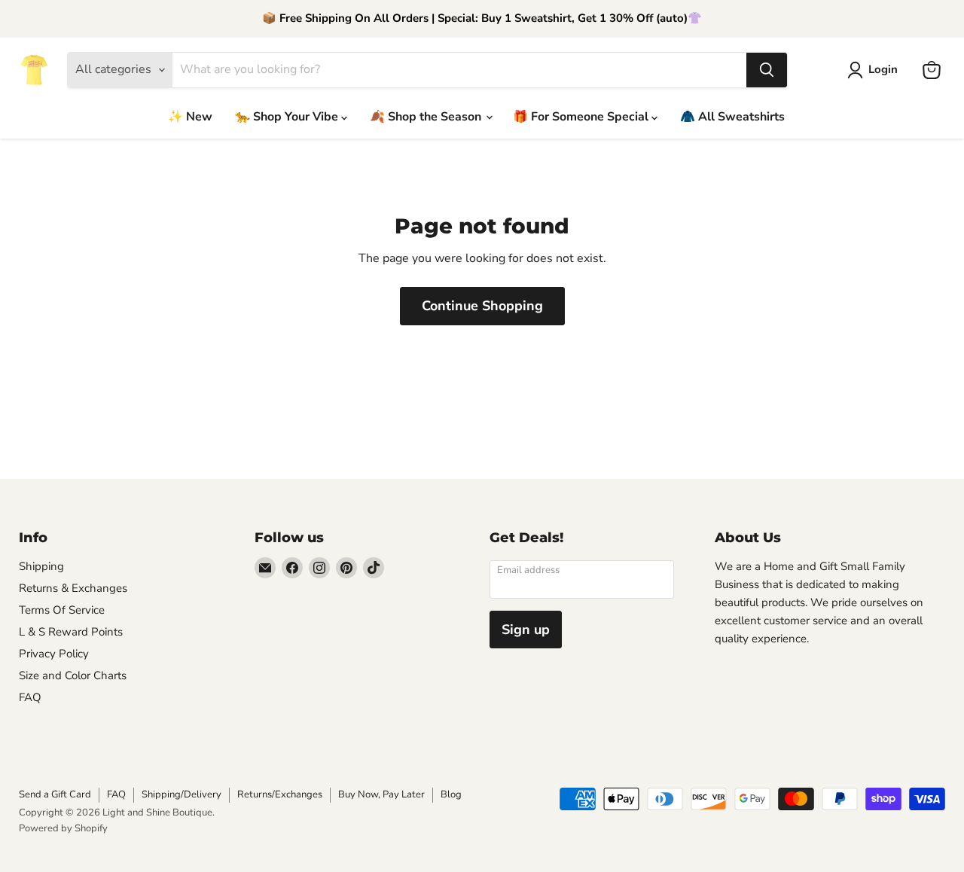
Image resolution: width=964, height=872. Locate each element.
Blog (451, 794)
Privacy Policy (54, 653)
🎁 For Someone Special (582, 116)
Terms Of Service (62, 609)
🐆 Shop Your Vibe (288, 116)
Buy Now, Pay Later (381, 794)
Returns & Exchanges (73, 588)
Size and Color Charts (73, 675)
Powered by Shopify (63, 828)
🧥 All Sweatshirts (732, 116)
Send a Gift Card (55, 794)
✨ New (190, 116)
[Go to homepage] (34, 70)
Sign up (526, 629)
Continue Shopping (482, 306)
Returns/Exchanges (279, 794)
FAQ (30, 697)
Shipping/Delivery (181, 794)
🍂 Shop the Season (427, 116)
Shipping (41, 566)
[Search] (766, 70)
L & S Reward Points (71, 631)
